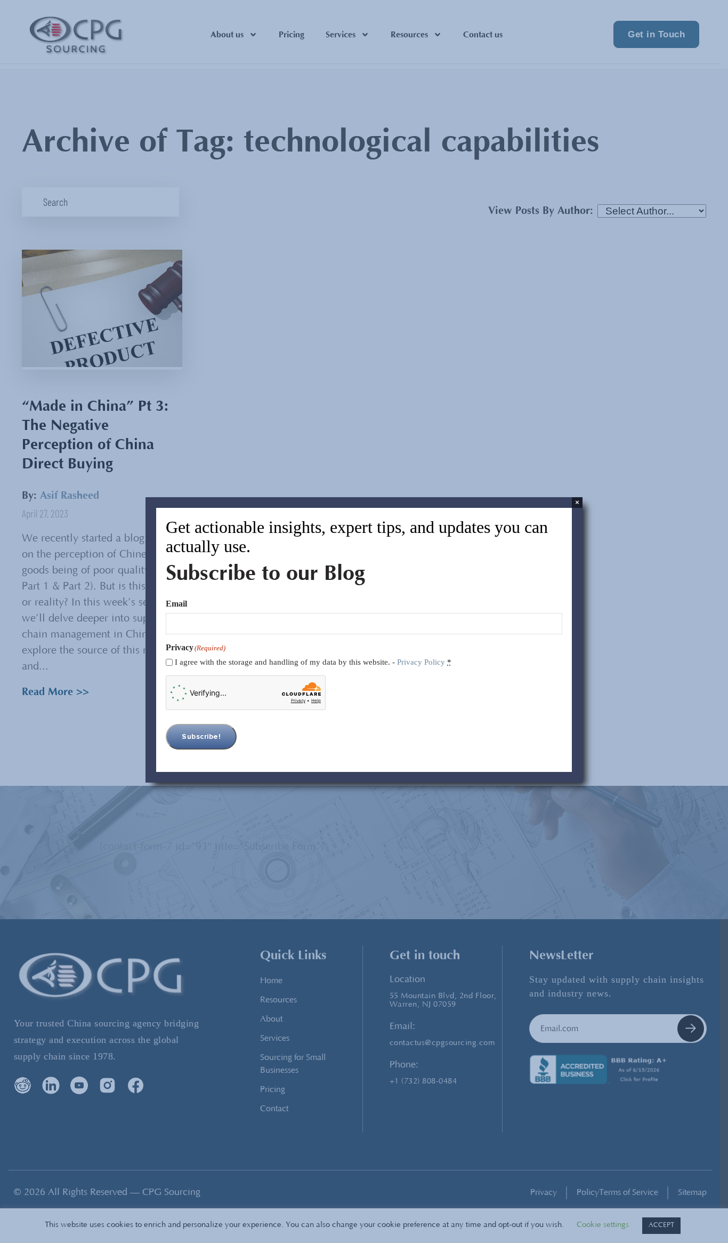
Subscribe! (201, 736)
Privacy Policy (421, 662)
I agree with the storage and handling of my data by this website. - (313, 662)
